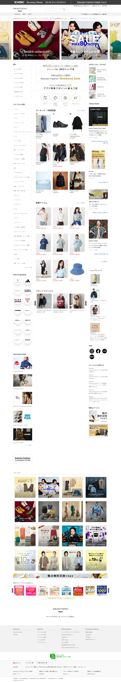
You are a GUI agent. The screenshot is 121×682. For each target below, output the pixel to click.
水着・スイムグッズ (19, 186)
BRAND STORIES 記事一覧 (101, 254)
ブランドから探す (18, 73)
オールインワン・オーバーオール (22, 131)
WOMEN (17, 14)
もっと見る (29, 445)
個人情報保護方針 (24, 678)
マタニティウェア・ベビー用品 (22, 177)
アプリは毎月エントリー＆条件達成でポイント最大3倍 (93, 14)
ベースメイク (17, 200)
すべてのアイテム (18, 96)
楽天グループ (95, 6)
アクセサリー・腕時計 (19, 159)
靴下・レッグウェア (19, 150)
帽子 (15, 168)
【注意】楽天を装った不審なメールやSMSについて (60, 598)
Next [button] (107, 40)
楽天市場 (104, 6)
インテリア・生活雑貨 (19, 240)
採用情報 (60, 678)
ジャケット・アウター (19, 113)
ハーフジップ (83, 18)
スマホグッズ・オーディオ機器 (22, 245)
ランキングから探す (19, 82)
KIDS (29, 14)
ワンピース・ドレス (19, 122)
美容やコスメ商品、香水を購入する (48, 671)
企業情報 (15, 678)
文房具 (15, 254)
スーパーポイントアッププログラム (70, 632)
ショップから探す (18, 78)
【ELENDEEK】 (94, 285)
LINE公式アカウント (91, 639)
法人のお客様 (64, 642)
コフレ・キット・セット (20, 231)
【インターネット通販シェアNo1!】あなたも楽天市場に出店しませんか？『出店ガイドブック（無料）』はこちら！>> (55, 667)
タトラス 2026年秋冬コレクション (59, 18)
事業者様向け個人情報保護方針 (38, 678)
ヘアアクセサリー (18, 172)
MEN (24, 14)
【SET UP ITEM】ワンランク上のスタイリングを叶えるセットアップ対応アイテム (98, 318)
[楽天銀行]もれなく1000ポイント (82, 6)
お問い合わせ (64, 639)
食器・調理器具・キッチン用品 (22, 236)
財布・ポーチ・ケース (19, 163)
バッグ (15, 136)
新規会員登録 (89, 632)
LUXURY (15, 634)
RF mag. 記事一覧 (103, 182)
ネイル (15, 209)
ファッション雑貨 (18, 154)
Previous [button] (13, 40)
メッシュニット (93, 18)
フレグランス (17, 222)
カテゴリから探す (18, 87)
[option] (36, 40)
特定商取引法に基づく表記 (68, 645)
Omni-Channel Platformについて (69, 647)
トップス (16, 109)
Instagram (88, 637)
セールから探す (18, 69)
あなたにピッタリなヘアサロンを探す (23, 671)
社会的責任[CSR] (52, 678)
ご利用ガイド (64, 637)
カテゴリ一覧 (28, 267)
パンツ (15, 118)
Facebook (88, 634)
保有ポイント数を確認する (94, 671)
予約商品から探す (18, 91)
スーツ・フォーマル (19, 181)
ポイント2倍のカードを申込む (71, 671)
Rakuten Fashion (28, 10)
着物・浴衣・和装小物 (19, 190)
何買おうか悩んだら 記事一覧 (100, 212)
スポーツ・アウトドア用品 (20, 249)
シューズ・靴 (17, 141)
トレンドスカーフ (43, 18)
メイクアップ (17, 204)
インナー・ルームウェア (20, 145)
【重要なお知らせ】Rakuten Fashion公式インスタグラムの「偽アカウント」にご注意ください (98, 400)
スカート (16, 127)
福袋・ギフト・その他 (19, 263)
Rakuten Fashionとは (67, 634)
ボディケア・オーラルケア (20, 213)
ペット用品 (16, 259)
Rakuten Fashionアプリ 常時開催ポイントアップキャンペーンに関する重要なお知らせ (98, 385)
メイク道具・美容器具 (19, 227)
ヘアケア (16, 218)
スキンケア (16, 195)
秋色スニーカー (74, 18)
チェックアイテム (32, 18)
